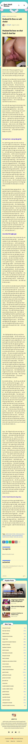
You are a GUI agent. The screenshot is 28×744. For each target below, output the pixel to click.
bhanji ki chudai (14, 655)
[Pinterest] (13, 542)
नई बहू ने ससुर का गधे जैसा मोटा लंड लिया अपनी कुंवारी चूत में (17, 600)
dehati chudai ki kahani (14, 669)
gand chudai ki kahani (17, 535)
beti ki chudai (14, 650)
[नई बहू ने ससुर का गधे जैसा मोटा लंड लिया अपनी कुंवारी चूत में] (6, 601)
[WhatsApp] (10, 542)
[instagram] (19, 732)
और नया (4, 576)
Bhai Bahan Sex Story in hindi (13, 594)
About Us (13, 741)
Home (7, 741)
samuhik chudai (14, 697)
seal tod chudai (14, 700)
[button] (2, 5)
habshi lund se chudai (7, 536)
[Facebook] (3, 542)
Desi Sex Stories (14, 630)
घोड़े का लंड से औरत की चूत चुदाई (17, 606)
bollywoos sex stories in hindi (14, 661)
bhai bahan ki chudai (14, 653)
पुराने (24, 576)
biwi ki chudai (14, 658)
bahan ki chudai (14, 644)
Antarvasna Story (20, 534)
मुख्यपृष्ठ (4, 16)
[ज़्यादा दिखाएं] (19, 542)
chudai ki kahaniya (6, 535)
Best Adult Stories (8, 5)
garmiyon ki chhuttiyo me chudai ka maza (17, 613)
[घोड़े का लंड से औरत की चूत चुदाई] (6, 608)
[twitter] (12, 732)
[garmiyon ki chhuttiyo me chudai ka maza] (6, 614)
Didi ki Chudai (14, 633)
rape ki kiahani (14, 694)
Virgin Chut (14, 639)
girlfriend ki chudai (14, 675)
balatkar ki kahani (14, 647)
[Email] (16, 542)
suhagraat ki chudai (14, 702)
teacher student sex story (14, 705)
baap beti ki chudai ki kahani (14, 641)
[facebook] (9, 732)
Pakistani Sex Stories (14, 636)
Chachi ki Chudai (14, 628)
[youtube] (15, 732)
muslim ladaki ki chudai (14, 686)
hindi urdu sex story (18, 536)
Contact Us (19, 741)
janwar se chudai (14, 677)
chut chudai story (14, 666)
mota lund (14, 683)
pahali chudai (14, 691)
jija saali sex (14, 680)
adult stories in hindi (11, 16)
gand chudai (14, 672)
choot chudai (14, 664)
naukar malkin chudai (14, 688)
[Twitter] (7, 542)
